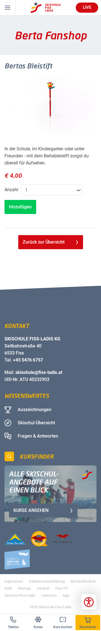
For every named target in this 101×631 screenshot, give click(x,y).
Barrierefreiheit (83, 581)
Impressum (13, 581)
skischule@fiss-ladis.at (38, 372)
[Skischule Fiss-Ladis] (46, 8)
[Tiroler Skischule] (62, 539)
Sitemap (24, 588)
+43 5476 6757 (28, 360)
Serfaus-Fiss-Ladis (19, 595)
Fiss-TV (61, 588)
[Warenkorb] (87, 622)
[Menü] (7, 7)
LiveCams (49, 595)
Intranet (43, 588)
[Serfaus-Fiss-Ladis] (15, 539)
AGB (8, 588)
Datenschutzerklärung (47, 581)
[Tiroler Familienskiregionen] (17, 559)
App (66, 595)
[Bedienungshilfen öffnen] (89, 602)
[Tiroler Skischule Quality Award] (38, 539)
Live (87, 7)
